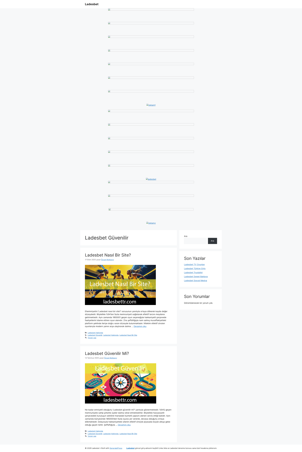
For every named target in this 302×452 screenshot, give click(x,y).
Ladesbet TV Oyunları (194, 264)
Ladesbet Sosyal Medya (195, 280)
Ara (185, 236)
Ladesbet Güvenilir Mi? (107, 353)
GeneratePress (116, 448)
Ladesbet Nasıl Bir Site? (108, 254)
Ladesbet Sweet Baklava (196, 276)
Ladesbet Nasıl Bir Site (128, 335)
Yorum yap (92, 338)
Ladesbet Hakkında (95, 333)
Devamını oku (140, 326)
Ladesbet (92, 4)
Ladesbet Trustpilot (193, 272)
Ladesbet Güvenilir (95, 335)
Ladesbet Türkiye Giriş (195, 268)
